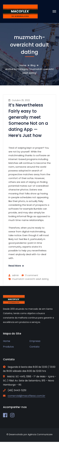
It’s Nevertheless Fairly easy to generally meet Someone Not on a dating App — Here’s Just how (28, 120)
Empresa (34, 341)
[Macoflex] (20, 11)
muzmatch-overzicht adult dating (30, 279)
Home (23, 65)
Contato (34, 346)
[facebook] (5, 415)
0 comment (31, 275)
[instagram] (12, 415)
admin (15, 275)
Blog (33, 65)
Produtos (8, 346)
